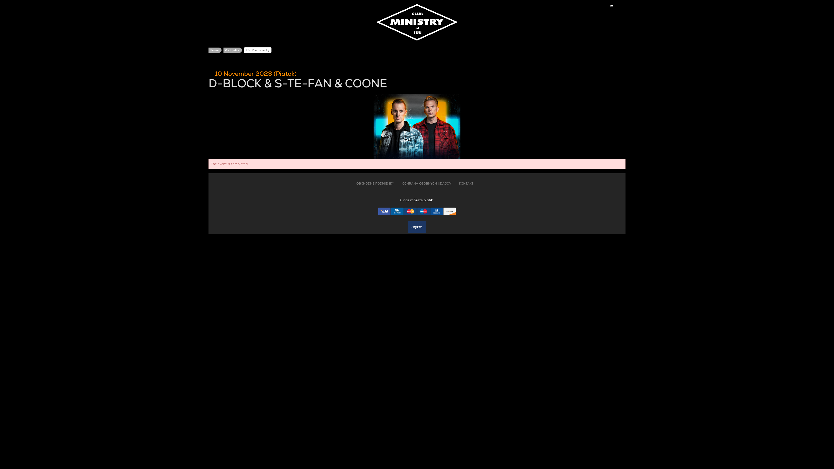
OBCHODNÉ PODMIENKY (375, 183)
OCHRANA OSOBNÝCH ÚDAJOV (426, 183)
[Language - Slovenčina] (611, 6)
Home (214, 50)
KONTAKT (466, 183)
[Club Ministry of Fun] (417, 21)
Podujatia (232, 50)
